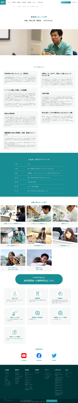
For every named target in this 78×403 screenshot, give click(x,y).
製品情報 (24, 2)
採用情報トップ (37, 372)
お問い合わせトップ (58, 372)
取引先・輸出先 (7, 381)
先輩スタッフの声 (26, 6)
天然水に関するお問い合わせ (58, 383)
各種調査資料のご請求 (58, 390)
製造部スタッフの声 (34, 6)
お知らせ (66, 374)
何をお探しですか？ (48, 374)
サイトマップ (67, 376)
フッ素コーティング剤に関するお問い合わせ (58, 378)
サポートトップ (47, 372)
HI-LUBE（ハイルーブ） (28, 378)
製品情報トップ (27, 372)
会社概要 (6, 379)
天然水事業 (17, 379)
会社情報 (14, 2)
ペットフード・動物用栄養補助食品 (28, 389)
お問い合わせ (40, 2)
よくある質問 (47, 376)
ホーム (9, 2)
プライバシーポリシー (68, 372)
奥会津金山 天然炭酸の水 (28, 385)
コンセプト (7, 376)
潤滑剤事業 (17, 374)
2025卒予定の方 (39, 279)
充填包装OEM (27, 382)
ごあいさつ (7, 374)
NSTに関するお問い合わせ (59, 388)
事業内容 (19, 2)
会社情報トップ (7, 372)
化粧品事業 (17, 381)
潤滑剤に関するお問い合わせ (58, 375)
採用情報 (29, 2)
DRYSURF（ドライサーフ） (29, 375)
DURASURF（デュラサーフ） (28, 380)
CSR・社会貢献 (7, 383)
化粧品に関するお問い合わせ (58, 385)
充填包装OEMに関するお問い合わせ (59, 380)
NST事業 (16, 383)
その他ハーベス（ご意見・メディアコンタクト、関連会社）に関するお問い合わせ (58, 393)
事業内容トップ (17, 372)
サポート (34, 2)
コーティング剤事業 (18, 376)
